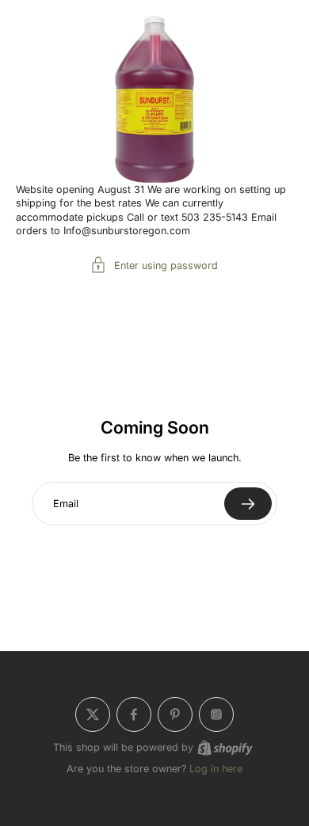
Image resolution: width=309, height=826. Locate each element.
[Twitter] (92, 714)
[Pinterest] (175, 714)
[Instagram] (216, 714)
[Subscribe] (248, 503)
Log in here (215, 769)
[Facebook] (133, 714)
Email (65, 504)
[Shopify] (225, 748)
